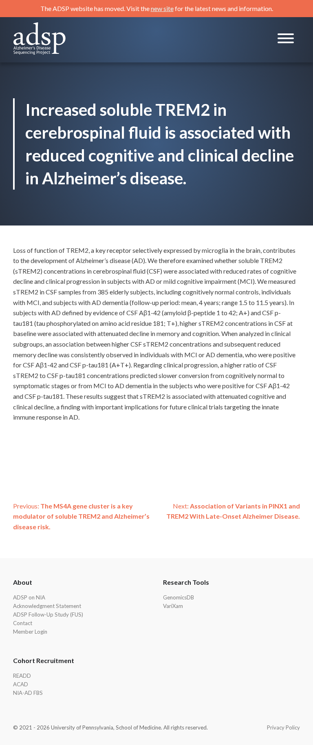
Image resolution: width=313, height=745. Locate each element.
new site (162, 8)
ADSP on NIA (29, 597)
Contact (22, 623)
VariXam (173, 606)
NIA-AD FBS (28, 693)
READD (22, 675)
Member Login (30, 631)
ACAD (20, 684)
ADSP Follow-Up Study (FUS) (48, 614)
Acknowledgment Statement (47, 606)
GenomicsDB (178, 597)
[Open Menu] (285, 39)
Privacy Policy (283, 727)
